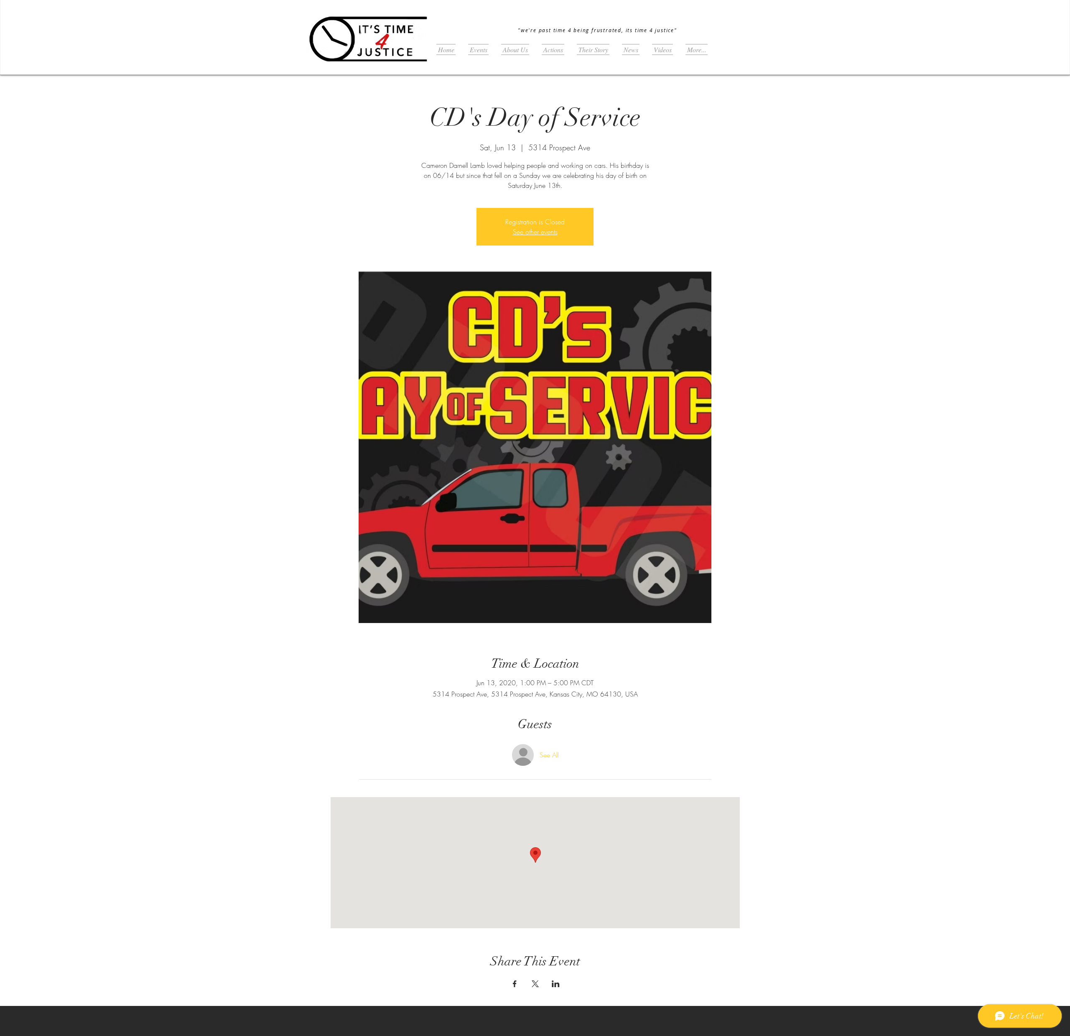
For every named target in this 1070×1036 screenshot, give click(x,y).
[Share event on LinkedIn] (556, 983)
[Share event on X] (535, 983)
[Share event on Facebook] (515, 983)
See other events (535, 231)
